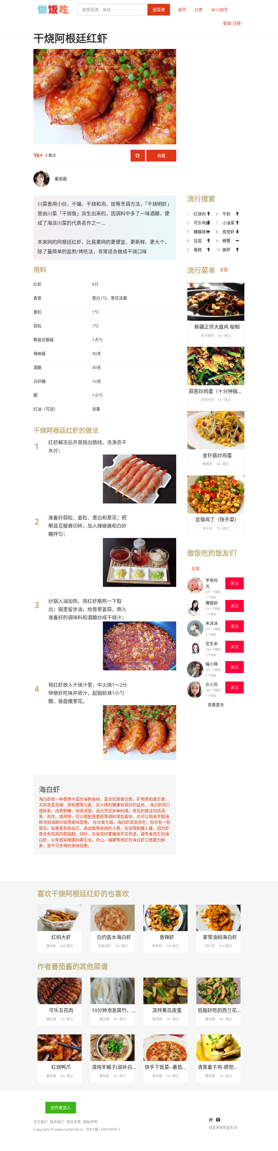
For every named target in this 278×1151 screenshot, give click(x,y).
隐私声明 (90, 1121)
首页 (182, 9)
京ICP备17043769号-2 (103, 1129)
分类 (198, 9)
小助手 (222, 9)
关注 (234, 583)
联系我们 (57, 1121)
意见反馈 (74, 1121)
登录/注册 (232, 23)
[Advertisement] (216, 103)
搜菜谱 (159, 9)
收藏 (161, 155)
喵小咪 (212, 664)
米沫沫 (212, 623)
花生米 (212, 643)
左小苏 (212, 684)
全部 (224, 269)
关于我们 (40, 1121)
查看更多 (216, 704)
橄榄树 (212, 602)
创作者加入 (60, 1107)
